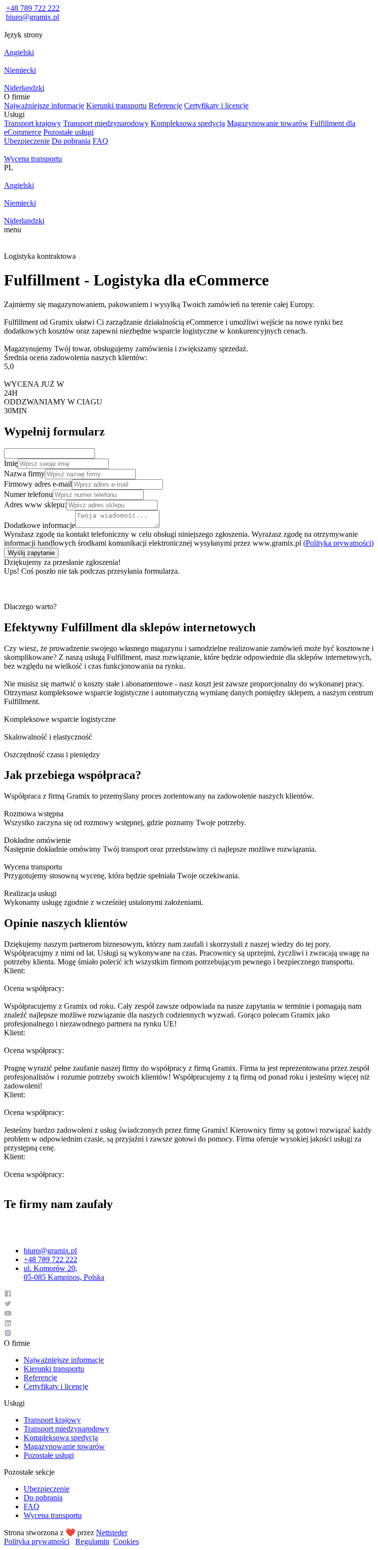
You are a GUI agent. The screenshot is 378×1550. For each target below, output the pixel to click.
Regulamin (92, 1541)
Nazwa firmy (24, 473)
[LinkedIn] (189, 1324)
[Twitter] (189, 1304)
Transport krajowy (32, 123)
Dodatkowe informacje (39, 525)
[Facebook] (189, 1295)
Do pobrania (71, 141)
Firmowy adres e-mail (38, 484)
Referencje (165, 105)
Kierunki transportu (116, 105)
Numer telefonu (28, 494)
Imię (11, 463)
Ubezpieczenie (27, 141)
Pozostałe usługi (68, 132)
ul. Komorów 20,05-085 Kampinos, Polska (64, 1272)
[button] (189, 35)
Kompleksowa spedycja (188, 123)
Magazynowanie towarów (267, 123)
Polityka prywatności (36, 1541)
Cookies (126, 1541)
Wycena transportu (53, 1515)
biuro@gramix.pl (32, 17)
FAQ (100, 141)
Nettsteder (111, 1532)
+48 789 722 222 (33, 8)
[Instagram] (189, 1334)
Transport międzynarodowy (106, 123)
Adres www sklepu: (35, 504)
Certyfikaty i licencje (216, 105)
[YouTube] (189, 1314)
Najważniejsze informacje (44, 105)
